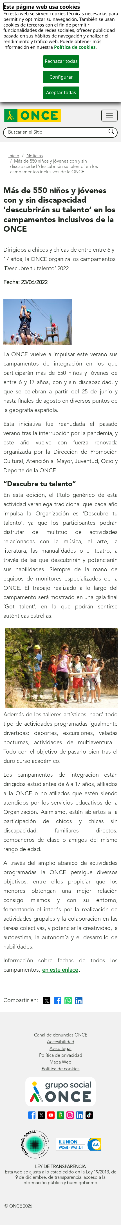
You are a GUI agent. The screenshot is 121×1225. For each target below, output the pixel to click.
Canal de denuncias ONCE (60, 1035)
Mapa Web (60, 1062)
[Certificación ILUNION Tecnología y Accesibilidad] (78, 1144)
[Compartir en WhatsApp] (68, 1000)
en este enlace (60, 970)
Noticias (34, 156)
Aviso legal (60, 1049)
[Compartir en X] (46, 1000)
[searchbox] (55, 132)
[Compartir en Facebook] (57, 1000)
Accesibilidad (60, 1042)
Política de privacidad (60, 1055)
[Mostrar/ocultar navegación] (109, 115)
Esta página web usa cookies (41, 6)
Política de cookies (75, 47)
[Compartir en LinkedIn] (79, 1000)
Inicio (13, 156)
